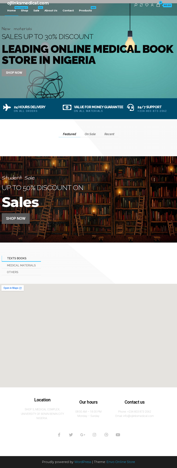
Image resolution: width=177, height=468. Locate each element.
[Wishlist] (147, 5)
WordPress (82, 462)
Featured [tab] (69, 134)
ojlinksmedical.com (28, 3)
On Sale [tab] (90, 134)
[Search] (136, 5)
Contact (68, 10)
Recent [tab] (109, 134)
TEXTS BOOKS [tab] (16, 258)
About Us (50, 10)
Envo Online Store (120, 462)
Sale (37, 9)
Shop (24, 10)
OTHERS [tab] (12, 272)
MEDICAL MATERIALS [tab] (21, 265)
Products (87, 9)
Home (12, 9)
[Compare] (141, 5)
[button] (14, 72)
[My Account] (152, 5)
